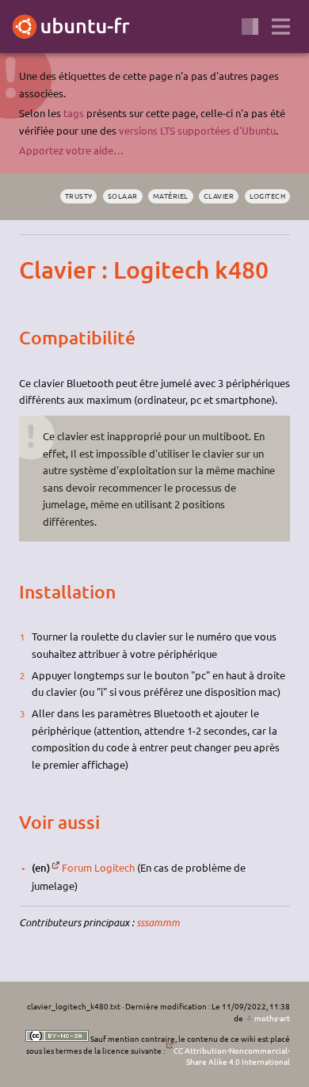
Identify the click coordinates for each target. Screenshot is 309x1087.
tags (73, 113)
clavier (219, 195)
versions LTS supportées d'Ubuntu (197, 130)
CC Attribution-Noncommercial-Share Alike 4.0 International (232, 1056)
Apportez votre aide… (71, 150)
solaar (123, 195)
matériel (171, 195)
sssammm (158, 922)
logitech (268, 195)
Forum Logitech (98, 867)
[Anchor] (32, 270)
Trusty (79, 195)
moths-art (272, 1018)
